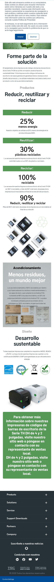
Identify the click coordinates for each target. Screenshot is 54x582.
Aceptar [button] (20, 36)
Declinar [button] (33, 36)
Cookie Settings (8, 579)
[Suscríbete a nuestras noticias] (26, 548)
